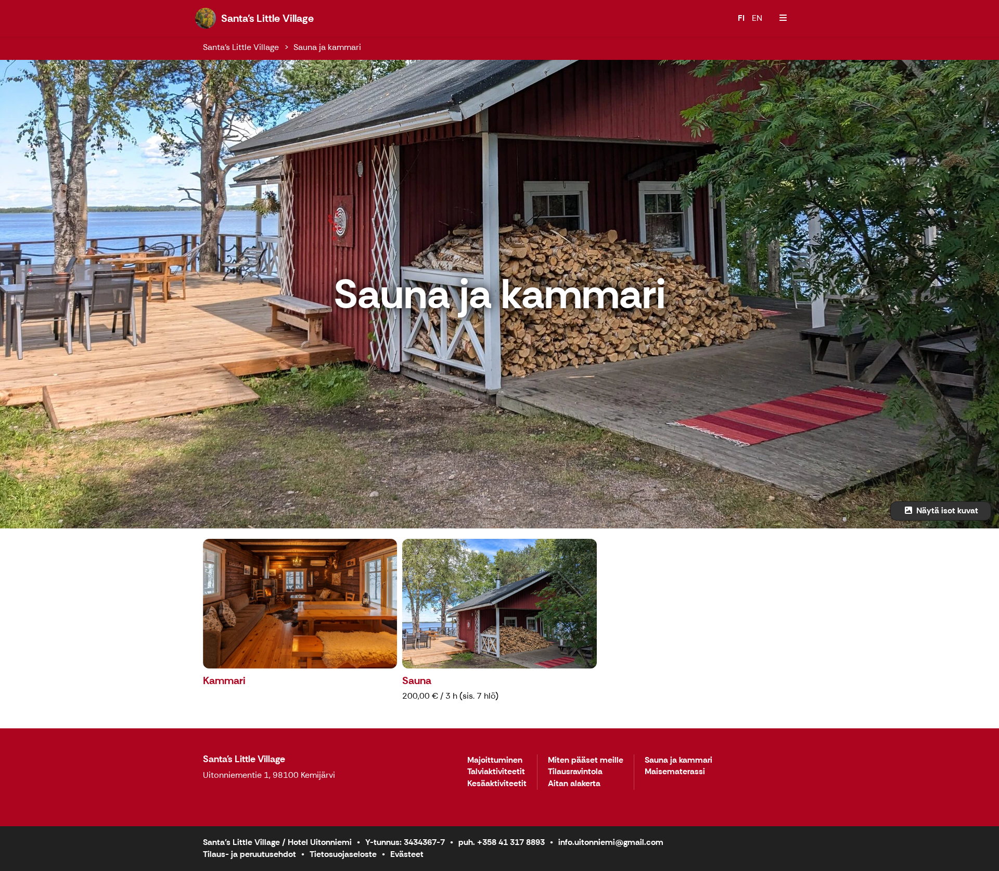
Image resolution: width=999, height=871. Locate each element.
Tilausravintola (575, 772)
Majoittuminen (494, 760)
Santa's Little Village (241, 47)
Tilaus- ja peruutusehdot (249, 854)
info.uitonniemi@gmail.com (610, 842)
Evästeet (407, 854)
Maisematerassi (675, 772)
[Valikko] (783, 18)
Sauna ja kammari (327, 47)
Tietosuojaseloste (343, 854)
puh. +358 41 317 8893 (501, 842)
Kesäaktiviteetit (497, 784)
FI (741, 17)
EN (757, 17)
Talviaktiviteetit (496, 772)
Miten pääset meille (585, 760)
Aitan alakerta (574, 784)
